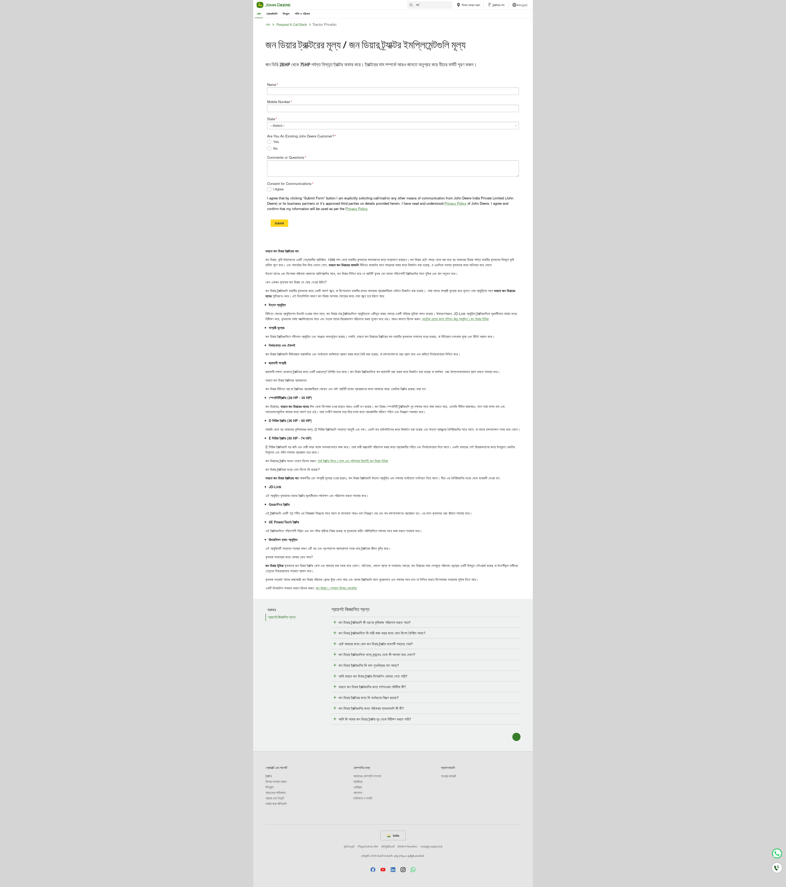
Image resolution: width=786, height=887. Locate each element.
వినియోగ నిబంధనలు (408, 846)
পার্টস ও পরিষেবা (302, 14)
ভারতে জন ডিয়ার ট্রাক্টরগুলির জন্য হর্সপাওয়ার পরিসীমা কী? (372, 686)
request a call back (292, 24)
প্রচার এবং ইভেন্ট (274, 798)
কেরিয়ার (357, 787)
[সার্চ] (411, 5)
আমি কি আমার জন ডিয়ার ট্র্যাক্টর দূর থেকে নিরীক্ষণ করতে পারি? (375, 719)
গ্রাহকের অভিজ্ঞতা (275, 792)
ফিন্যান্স (286, 14)
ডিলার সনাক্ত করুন (276, 781)
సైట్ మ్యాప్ (349, 846)
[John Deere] (275, 5)
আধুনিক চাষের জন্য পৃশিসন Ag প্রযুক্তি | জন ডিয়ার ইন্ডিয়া (455, 318)
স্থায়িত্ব (358, 781)
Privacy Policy (455, 203)
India (395, 835)
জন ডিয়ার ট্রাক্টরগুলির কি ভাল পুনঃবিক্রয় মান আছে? (369, 665)
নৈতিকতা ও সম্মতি (362, 798)
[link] (520, 5)
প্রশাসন (357, 792)
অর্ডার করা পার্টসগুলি (276, 804)
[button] (372, 869)
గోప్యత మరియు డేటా (368, 846)
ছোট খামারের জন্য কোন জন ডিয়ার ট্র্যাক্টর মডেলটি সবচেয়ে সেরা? (376, 643)
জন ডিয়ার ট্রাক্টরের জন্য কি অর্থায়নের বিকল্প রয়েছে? (369, 697)
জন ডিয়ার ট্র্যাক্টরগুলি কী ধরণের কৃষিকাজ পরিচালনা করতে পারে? (375, 622)
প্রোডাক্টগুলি (271, 14)
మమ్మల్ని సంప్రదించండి (431, 846)
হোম (259, 14)
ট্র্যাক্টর (268, 776)
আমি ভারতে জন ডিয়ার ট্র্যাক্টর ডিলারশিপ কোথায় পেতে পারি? (373, 676)
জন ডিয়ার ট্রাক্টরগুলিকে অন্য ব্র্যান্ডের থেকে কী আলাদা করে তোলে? (377, 654)
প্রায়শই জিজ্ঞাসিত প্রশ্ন (282, 617)
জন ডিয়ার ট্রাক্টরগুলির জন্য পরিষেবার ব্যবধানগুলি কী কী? (371, 708)
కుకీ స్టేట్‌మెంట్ (387, 846)
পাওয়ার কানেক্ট (448, 776)
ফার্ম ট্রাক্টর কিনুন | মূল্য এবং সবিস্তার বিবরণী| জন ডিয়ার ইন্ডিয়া (353, 460)
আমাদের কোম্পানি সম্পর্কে (367, 776)
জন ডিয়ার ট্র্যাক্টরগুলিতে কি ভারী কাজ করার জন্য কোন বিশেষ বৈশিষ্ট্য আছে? (382, 632)
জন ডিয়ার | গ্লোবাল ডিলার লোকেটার (336, 587)
